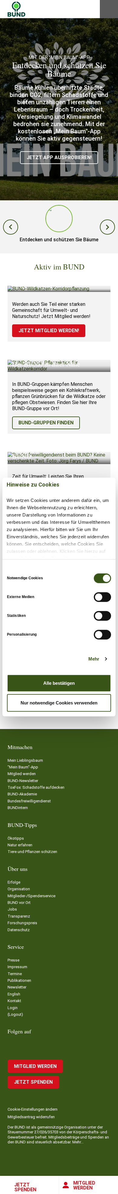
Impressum (17, 967)
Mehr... (78, 1142)
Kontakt (14, 1000)
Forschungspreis (22, 923)
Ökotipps (16, 838)
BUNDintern (18, 807)
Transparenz (19, 916)
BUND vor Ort (19, 902)
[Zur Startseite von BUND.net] (16, 9)
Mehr (93, 658)
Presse (13, 960)
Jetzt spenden (25, 1187)
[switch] (102, 597)
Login (13, 1007)
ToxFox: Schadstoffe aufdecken (36, 787)
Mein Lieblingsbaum (25, 760)
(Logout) (15, 1014)
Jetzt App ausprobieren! (59, 157)
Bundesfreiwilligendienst (29, 801)
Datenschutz (19, 930)
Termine (15, 974)
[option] (59, 109)
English (14, 994)
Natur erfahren (20, 845)
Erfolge (14, 882)
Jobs (12, 909)
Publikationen (19, 980)
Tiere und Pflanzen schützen (32, 851)
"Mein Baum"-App (23, 767)
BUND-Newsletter (23, 780)
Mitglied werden (84, 1185)
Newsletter (17, 987)
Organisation (19, 889)
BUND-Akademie (22, 794)
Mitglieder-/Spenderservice (31, 896)
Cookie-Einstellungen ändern (32, 1109)
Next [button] (107, 227)
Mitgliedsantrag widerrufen (31, 1117)
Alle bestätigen (59, 682)
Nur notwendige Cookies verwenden (59, 702)
